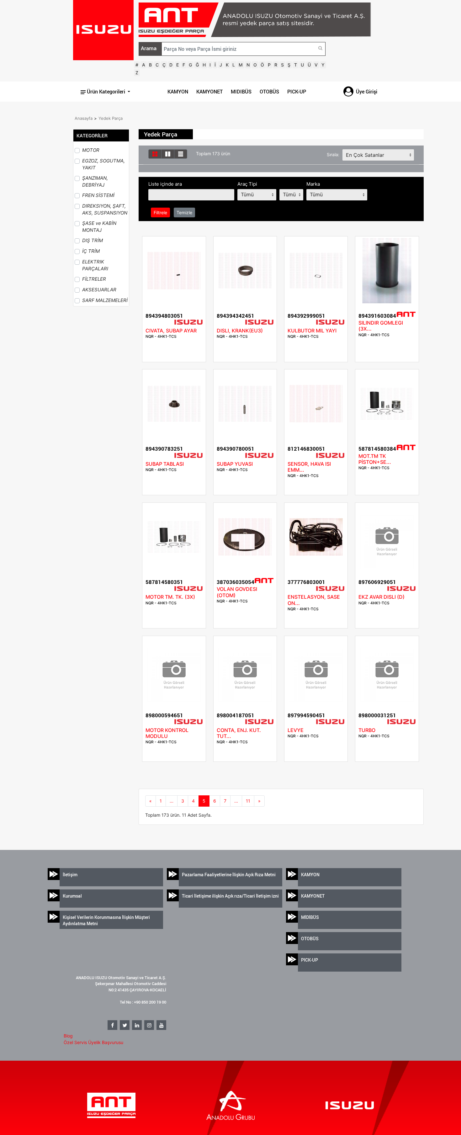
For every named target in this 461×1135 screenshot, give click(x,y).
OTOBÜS (269, 91)
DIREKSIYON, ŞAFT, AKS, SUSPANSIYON (104, 209)
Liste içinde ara (165, 184)
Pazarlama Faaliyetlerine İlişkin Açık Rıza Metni (229, 875)
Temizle (184, 212)
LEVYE (296, 730)
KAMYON (177, 91)
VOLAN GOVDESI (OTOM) (237, 592)
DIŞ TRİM (92, 240)
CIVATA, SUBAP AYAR (171, 330)
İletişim (70, 875)
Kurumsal (72, 896)
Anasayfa (84, 118)
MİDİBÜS (310, 917)
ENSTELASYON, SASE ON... (314, 600)
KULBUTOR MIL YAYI (312, 330)
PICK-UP (296, 91)
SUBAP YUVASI (235, 464)
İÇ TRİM (91, 251)
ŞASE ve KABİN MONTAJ (99, 226)
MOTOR (90, 150)
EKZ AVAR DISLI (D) (381, 597)
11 (248, 801)
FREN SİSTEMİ (98, 195)
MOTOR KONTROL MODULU (167, 733)
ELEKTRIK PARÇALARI (95, 265)
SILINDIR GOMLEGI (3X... (380, 326)
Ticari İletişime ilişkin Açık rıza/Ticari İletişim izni (230, 896)
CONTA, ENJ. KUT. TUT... (239, 733)
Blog (68, 1035)
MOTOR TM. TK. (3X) (170, 597)
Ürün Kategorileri (106, 91)
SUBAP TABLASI (165, 464)
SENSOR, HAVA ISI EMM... (309, 467)
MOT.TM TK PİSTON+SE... (374, 459)
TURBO (366, 730)
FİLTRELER (94, 279)
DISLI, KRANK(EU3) (240, 330)
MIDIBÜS (241, 91)
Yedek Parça (110, 118)
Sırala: (333, 154)
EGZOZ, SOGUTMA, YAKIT (103, 164)
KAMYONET (209, 91)
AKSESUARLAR (99, 290)
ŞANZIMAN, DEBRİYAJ (95, 181)
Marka (313, 184)
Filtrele (160, 212)
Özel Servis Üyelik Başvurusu (93, 1042)
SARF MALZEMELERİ (105, 300)
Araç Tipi (247, 184)
